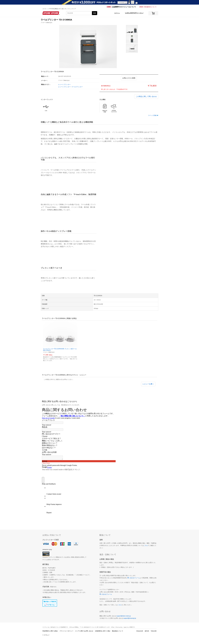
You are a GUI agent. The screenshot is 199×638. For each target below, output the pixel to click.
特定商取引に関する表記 (50, 631)
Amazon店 (139, 631)
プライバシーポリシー (66, 631)
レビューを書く (148, 384)
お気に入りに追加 (128, 78)
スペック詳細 (152, 115)
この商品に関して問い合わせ (146, 96)
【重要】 (121, 7)
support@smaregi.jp (129, 618)
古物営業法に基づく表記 (102, 631)
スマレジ (46, 635)
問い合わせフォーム (133, 578)
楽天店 (147, 631)
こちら (146, 545)
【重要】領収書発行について (148, 7)
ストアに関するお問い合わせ (84, 631)
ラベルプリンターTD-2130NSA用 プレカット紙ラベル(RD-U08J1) (60, 349)
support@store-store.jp (123, 616)
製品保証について (117, 631)
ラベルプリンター (77, 87)
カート (153, 13)
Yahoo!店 (154, 631)
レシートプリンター (64, 84)
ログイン (117, 13)
